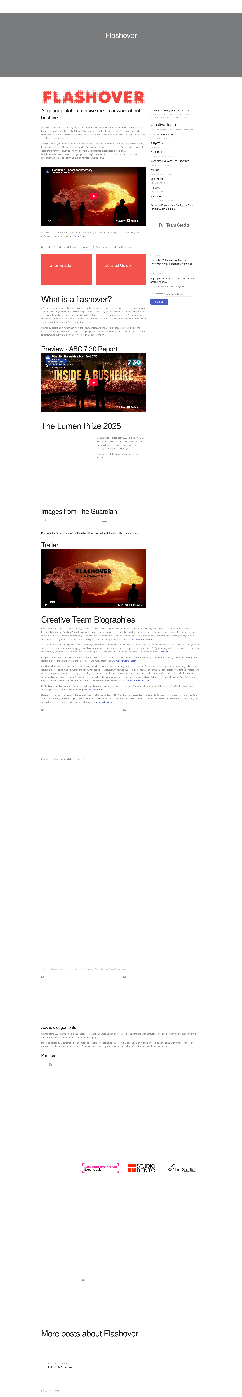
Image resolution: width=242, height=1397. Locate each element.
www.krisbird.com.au (101, 689)
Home (124, 6)
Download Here (173, 233)
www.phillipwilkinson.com (124, 660)
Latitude (80, 236)
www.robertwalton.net (146, 639)
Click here (100, 454)
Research (152, 6)
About (166, 6)
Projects (137, 6)
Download (60, 273)
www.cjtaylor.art (160, 651)
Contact (178, 6)
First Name (155, 286)
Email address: (157, 293)
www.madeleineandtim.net (139, 680)
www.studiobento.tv (104, 702)
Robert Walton (47, 6)
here (136, 533)
